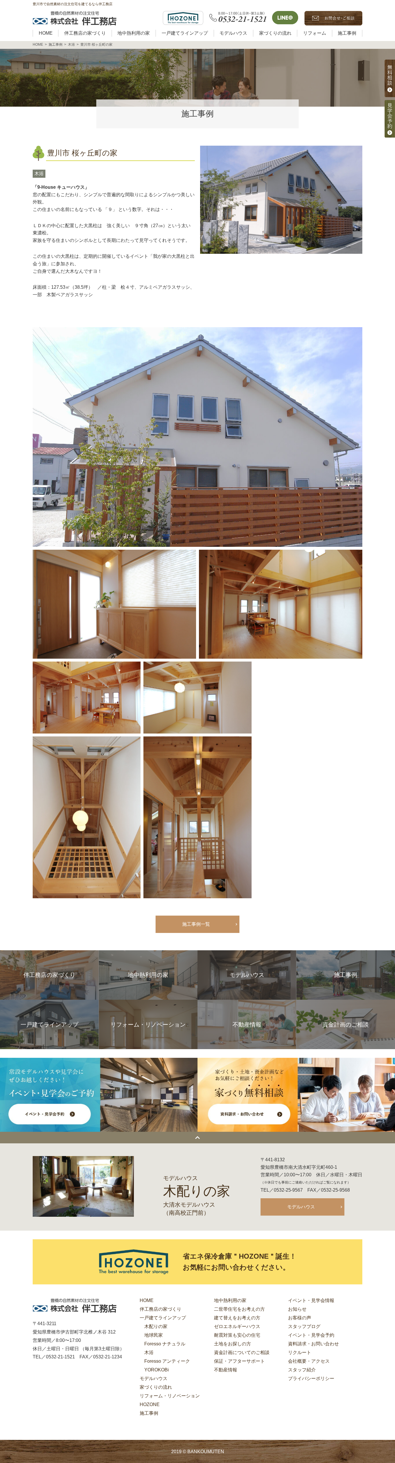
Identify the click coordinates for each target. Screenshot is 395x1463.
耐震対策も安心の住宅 (237, 1335)
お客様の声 (299, 1317)
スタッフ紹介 (302, 1369)
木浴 (39, 173)
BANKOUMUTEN (205, 1451)
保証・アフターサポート (239, 1361)
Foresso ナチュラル (164, 1343)
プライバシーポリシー (311, 1378)
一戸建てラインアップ (163, 1317)
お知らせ (297, 1309)
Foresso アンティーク (167, 1361)
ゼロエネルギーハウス (237, 1326)
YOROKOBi (156, 1369)
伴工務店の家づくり (160, 1309)
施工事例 (149, 1413)
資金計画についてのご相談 (242, 1352)
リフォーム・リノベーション (170, 1395)
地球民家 (153, 1335)
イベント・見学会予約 (311, 1335)
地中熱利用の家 (230, 1300)
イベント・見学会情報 (311, 1300)
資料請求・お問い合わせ (313, 1343)
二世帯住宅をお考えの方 (239, 1309)
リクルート (299, 1352)
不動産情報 (225, 1369)
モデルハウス (301, 1206)
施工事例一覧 (196, 924)
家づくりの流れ (156, 1387)
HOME (147, 1300)
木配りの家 (155, 1326)
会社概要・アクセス (309, 1361)
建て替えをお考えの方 (237, 1317)
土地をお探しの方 (232, 1343)
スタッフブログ (304, 1326)
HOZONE (150, 1404)
